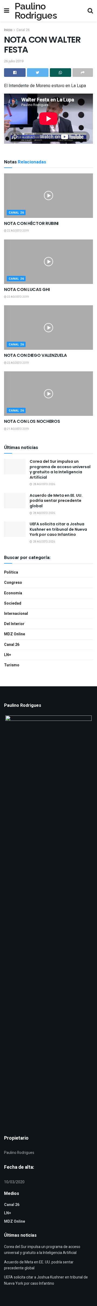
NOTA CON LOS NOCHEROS (32, 421)
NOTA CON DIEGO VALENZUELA (35, 355)
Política (11, 572)
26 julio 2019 (13, 61)
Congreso (13, 582)
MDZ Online (14, 634)
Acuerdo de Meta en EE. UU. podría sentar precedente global (56, 501)
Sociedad (12, 603)
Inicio (8, 30)
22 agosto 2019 (17, 231)
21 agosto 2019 (17, 429)
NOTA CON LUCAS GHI (27, 289)
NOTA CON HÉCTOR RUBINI (31, 223)
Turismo (11, 665)
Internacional (16, 613)
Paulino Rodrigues (36, 11)
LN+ (7, 655)
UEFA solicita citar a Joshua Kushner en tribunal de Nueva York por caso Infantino (58, 529)
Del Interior (14, 624)
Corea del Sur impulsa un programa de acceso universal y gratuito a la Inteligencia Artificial (60, 469)
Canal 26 (23, 30)
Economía (13, 593)
